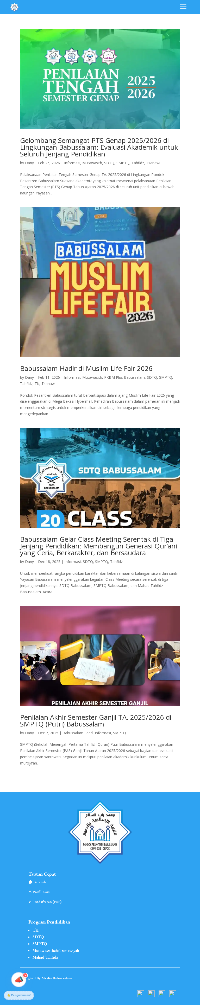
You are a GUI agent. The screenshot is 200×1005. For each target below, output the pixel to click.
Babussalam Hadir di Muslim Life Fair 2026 (86, 368)
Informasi (72, 162)
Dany (29, 162)
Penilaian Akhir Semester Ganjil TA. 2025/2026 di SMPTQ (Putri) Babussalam (95, 720)
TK (37, 383)
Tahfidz (138, 162)
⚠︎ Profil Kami (39, 891)
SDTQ (109, 162)
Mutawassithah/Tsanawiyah (56, 950)
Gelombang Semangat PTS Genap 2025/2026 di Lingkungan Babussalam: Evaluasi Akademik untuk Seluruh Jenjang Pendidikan (99, 147)
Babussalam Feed (78, 732)
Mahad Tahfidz (45, 957)
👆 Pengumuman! (19, 995)
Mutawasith (92, 162)
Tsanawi (153, 162)
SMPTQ (122, 162)
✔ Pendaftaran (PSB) (44, 901)
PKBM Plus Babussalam (124, 377)
